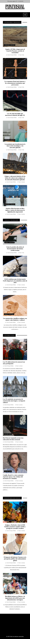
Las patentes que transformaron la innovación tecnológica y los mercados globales (15, 145)
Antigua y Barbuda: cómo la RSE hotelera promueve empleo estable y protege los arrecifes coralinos (15, 526)
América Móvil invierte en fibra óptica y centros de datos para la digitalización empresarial (15, 210)
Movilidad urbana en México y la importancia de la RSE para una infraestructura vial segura (15, 598)
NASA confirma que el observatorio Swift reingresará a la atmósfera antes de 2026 (15, 280)
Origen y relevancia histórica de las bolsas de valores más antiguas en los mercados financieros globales (15, 177)
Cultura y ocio (8, 395)
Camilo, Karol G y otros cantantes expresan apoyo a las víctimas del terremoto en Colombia (13, 476)
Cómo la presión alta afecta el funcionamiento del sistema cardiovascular (15, 248)
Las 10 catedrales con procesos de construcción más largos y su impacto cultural (14, 400)
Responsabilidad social (10, 520)
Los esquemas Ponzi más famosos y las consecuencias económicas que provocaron (15, 83)
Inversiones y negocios (10, 77)
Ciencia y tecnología (9, 242)
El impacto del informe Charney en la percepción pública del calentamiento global (15, 558)
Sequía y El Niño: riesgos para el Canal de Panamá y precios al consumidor (15, 50)
